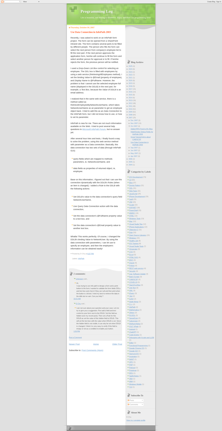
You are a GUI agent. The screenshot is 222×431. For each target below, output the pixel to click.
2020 (130, 80)
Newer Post (74, 344)
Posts (131, 400)
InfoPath (81, 259)
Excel (131, 255)
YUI (130, 387)
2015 (130, 95)
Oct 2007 (134, 126)
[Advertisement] (140, 41)
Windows (132, 238)
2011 (130, 106)
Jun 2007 (134, 150)
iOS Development (136, 177)
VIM (130, 202)
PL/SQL (132, 315)
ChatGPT (132, 332)
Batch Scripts (134, 277)
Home (96, 344)
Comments (133, 404)
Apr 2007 (134, 156)
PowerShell (133, 210)
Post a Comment (75, 337)
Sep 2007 (134, 148)
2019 (130, 83)
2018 (130, 86)
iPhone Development (137, 196)
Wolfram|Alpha (134, 324)
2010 (130, 109)
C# (130, 180)
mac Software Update (137, 274)
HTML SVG (133, 257)
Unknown (79, 279)
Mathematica (134, 310)
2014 (130, 98)
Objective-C (133, 230)
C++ (131, 304)
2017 (130, 89)
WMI (131, 381)
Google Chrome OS (136, 348)
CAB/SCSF (133, 279)
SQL (131, 188)
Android (132, 329)
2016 (130, 92)
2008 (130, 115)
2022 (130, 75)
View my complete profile (135, 420)
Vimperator (133, 249)
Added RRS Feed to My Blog (142, 129)
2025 (130, 66)
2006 (130, 159)
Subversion (133, 321)
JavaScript (133, 194)
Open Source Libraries (137, 235)
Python (131, 266)
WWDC (132, 213)
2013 (130, 100)
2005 (130, 162)
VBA (131, 379)
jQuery (131, 293)
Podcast (132, 368)
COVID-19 (133, 282)
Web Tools (133, 191)
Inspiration (133, 357)
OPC (131, 362)
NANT (131, 359)
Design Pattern (134, 185)
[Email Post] (94, 254)
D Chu (78, 304)
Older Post (117, 344)
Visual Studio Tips (136, 224)
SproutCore (133, 318)
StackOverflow (134, 285)
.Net (130, 296)
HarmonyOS (134, 354)
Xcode (131, 205)
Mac (131, 221)
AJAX (131, 299)
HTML (131, 216)
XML (131, 291)
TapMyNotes (134, 376)
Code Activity (134, 335)
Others (131, 313)
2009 (130, 112)
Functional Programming (138, 346)
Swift (131, 199)
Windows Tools (134, 219)
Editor (131, 343)
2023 (130, 72)
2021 (130, 78)
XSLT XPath (133, 326)
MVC (131, 260)
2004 (130, 165)
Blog (131, 183)
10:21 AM (77, 299)
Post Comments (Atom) (92, 350)
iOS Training (133, 244)
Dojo (131, 232)
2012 (130, 103)
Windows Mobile (135, 384)
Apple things (133, 302)
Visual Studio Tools (136, 246)
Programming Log (97, 11)
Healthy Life (133, 241)
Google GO (133, 351)
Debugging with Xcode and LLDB (141, 338)
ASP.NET (132, 208)
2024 (130, 69)
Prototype (132, 370)
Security (132, 271)
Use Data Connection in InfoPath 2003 (91, 32)
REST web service (136, 268)
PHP (131, 365)
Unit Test (132, 288)
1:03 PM (77, 331)
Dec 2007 (134, 120)
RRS (131, 373)
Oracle (131, 263)
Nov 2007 (134, 123)
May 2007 (134, 153)
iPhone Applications (136, 227)
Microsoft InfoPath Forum (94, 129)
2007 (130, 118)
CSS (131, 252)
